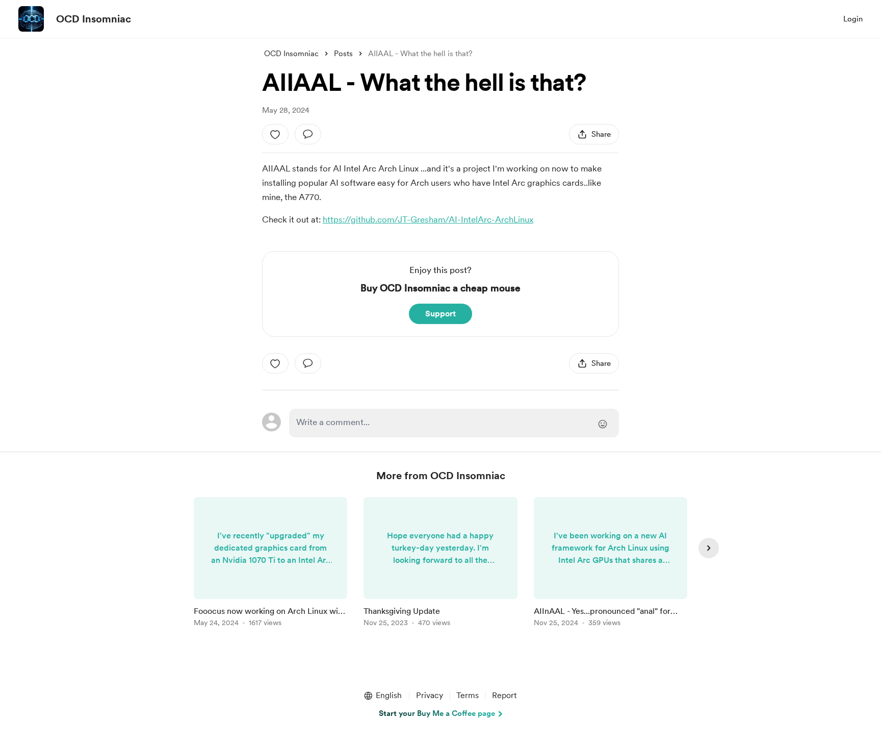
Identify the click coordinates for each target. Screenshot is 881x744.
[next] (708, 548)
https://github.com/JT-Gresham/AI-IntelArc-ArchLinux (428, 219)
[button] (382, 695)
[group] (270, 563)
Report (504, 695)
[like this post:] (275, 134)
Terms (467, 695)
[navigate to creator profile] (31, 19)
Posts (343, 53)
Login (853, 18)
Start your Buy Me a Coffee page (437, 713)
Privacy (429, 695)
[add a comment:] (308, 134)
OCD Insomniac (93, 19)
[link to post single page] (270, 563)
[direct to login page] (454, 423)
